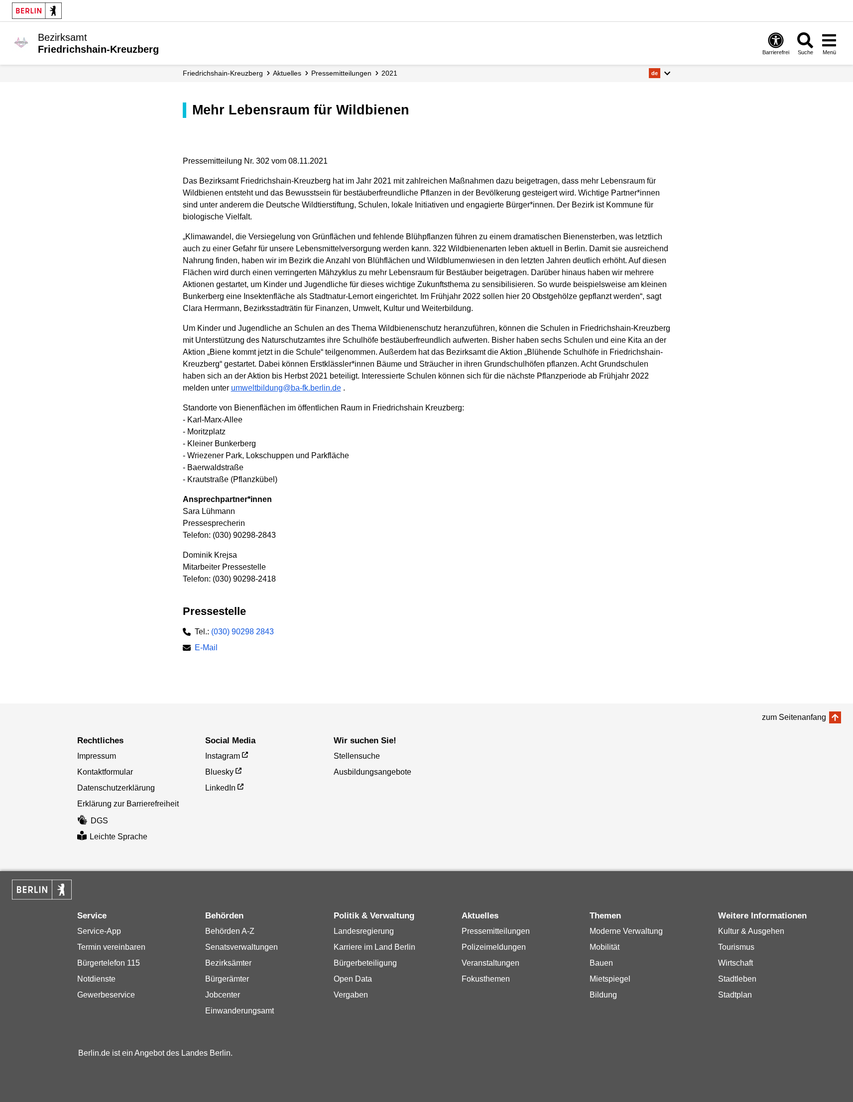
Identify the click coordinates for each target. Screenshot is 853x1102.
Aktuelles (287, 73)
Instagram (222, 756)
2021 (389, 73)
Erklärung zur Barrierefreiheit (128, 804)
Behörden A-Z (229, 931)
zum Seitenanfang (794, 717)
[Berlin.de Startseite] (37, 10)
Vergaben (351, 995)
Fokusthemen (486, 979)
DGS (99, 820)
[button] (659, 73)
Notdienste (96, 979)
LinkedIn (220, 788)
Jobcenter (222, 995)
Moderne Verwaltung (626, 931)
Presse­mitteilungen (341, 73)
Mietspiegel (610, 979)
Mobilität (604, 947)
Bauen (601, 963)
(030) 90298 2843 (242, 631)
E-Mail (206, 648)
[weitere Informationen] (21, 42)
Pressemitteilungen (496, 931)
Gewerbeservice (106, 995)
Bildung (603, 995)
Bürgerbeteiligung (365, 963)
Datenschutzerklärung (116, 788)
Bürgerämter (227, 979)
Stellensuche (357, 756)
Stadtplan (735, 995)
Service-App (99, 931)
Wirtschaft (735, 963)
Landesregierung (364, 931)
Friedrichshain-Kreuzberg (223, 73)
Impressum (96, 756)
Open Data (353, 979)
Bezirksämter (228, 963)
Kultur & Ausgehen (751, 931)
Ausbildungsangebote (372, 772)
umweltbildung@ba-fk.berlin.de (286, 388)
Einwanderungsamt (239, 1010)
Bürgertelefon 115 (108, 963)
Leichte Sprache (118, 836)
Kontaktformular (105, 772)
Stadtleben (737, 979)
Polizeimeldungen (494, 947)
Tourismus (736, 947)
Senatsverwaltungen (241, 947)
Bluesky (219, 772)
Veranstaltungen (490, 963)
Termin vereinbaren (111, 947)
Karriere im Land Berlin (374, 947)
